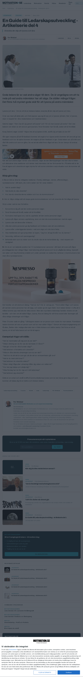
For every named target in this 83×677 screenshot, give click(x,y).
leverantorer (13, 649)
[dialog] (41, 657)
